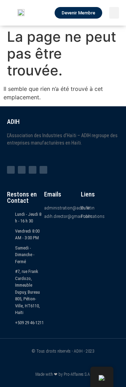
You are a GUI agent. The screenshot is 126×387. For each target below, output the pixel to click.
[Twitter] (22, 170)
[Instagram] (32, 170)
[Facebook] (11, 170)
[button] (114, 13)
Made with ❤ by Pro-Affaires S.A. (63, 374)
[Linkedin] (43, 170)
